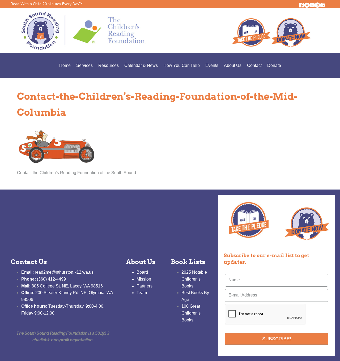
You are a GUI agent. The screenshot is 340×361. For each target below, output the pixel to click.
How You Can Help (181, 65)
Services (84, 65)
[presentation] (265, 314)
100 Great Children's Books (191, 313)
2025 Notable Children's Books (194, 279)
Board (142, 272)
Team (142, 292)
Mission (144, 279)
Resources (108, 65)
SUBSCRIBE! (276, 338)
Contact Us (29, 262)
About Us (232, 65)
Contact (254, 65)
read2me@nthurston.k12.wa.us (57, 272)
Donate (274, 65)
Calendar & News (141, 65)
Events (211, 65)
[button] (301, 5)
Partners (144, 286)
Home (65, 65)
